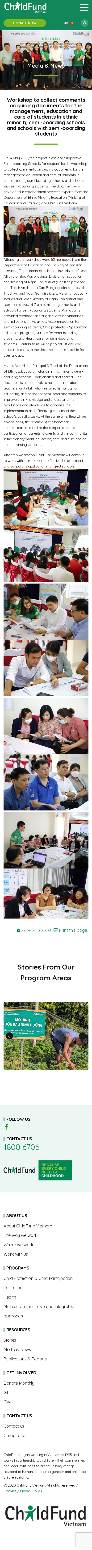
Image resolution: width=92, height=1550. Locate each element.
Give (46, 1402)
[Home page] (39, 7)
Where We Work (46, 1245)
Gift (46, 1392)
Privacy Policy (31, 1491)
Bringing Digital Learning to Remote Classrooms (46, 1036)
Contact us (46, 1426)
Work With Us (46, 1254)
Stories (46, 1340)
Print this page (72, 930)
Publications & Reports (46, 1359)
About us (46, 1226)
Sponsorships (46, 1383)
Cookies (10, 1491)
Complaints (46, 1435)
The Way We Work (46, 1235)
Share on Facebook (36, 930)
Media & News (46, 1349)
